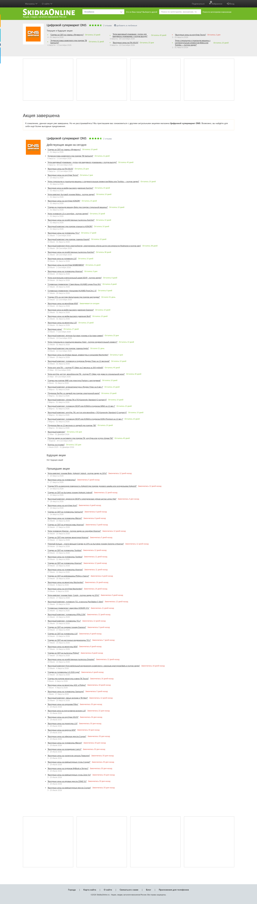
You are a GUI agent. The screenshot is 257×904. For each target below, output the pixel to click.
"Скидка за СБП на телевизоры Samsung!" (65, 512)
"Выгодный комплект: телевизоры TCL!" (64, 621)
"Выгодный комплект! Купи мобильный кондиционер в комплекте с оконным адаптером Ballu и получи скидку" (93, 666)
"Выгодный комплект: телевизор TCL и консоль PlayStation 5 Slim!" (75, 602)
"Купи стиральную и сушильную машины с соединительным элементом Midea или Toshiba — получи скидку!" (192, 43)
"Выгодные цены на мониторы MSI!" (62, 647)
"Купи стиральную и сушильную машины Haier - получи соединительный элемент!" (82, 342)
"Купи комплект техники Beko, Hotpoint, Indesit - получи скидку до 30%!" (77, 473)
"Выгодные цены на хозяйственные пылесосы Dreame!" (71, 659)
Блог (148, 890)
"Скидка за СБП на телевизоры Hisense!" (64, 563)
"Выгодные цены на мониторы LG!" (62, 323)
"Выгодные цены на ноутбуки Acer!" (62, 506)
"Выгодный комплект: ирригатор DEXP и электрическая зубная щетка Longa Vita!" (81, 499)
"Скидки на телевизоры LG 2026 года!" (63, 672)
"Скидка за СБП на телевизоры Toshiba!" (64, 550)
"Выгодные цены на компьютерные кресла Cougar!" (69, 788)
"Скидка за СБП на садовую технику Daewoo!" (66, 627)
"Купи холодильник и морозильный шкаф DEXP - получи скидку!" (74, 278)
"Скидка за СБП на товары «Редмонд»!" (67, 35)
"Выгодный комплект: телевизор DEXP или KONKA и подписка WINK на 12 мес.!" (81, 406)
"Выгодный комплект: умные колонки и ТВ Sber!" (67, 698)
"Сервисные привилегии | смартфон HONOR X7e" (68, 608)
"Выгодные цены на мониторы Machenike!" (65, 582)
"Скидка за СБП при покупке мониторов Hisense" (68, 537)
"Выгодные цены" (54, 329)
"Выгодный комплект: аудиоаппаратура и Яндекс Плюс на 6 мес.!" (75, 387)
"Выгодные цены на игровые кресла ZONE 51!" (67, 781)
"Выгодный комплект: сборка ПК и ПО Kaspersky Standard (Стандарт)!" (77, 400)
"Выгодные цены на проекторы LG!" (62, 724)
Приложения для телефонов (174, 890)
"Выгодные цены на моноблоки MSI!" (62, 304)
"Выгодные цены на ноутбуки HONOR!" (63, 201)
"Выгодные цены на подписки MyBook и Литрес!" (67, 768)
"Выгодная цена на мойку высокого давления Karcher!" (70, 188)
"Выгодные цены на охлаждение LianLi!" (64, 749)
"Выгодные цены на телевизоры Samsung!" (65, 692)
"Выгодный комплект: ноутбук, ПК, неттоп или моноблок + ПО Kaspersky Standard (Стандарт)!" (87, 413)
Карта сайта (89, 890)
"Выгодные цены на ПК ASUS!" (125, 43)
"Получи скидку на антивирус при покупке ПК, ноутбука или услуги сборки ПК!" (80, 438)
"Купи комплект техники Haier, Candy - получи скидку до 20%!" (73, 595)
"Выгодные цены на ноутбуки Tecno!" (190, 35)
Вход (231, 4)
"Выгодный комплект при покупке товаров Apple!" (68, 348)
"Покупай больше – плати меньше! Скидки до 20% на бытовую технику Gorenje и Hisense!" (85, 544)
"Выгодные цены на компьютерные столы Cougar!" (68, 762)
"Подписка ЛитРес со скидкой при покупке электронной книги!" (73, 393)
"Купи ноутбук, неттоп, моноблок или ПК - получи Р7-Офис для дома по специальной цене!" (86, 374)
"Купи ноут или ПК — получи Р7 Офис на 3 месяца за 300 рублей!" (75, 368)
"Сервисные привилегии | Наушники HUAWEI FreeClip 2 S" (72, 291)
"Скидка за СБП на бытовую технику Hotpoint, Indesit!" (70, 493)
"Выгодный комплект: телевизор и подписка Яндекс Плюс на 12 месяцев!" (78, 361)
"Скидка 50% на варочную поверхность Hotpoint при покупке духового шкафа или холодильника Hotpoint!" (92, 486)
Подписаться (198, 4)
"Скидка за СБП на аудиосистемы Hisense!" (65, 525)
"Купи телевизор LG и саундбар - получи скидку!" (67, 214)
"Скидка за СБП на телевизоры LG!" (62, 634)
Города (72, 890)
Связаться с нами (129, 890)
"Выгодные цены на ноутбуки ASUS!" (63, 717)
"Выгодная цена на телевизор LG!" (62, 259)
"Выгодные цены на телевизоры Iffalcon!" (64, 518)
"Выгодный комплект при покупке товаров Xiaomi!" (68, 239)
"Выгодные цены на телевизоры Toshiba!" (65, 557)
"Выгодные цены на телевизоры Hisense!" (65, 271)
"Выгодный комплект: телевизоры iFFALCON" (66, 615)
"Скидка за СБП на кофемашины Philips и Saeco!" (68, 576)
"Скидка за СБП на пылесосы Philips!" (63, 653)
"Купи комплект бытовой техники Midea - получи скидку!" (71, 195)
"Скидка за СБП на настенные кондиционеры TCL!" (69, 640)
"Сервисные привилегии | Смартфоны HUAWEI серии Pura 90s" (74, 284)
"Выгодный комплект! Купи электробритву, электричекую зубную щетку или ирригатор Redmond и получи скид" (94, 246)
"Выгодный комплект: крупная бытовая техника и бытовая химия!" (75, 336)
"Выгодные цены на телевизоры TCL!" (63, 233)
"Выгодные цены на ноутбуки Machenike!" (65, 589)
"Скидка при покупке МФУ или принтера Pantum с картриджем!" (74, 381)
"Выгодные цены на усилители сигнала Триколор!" (68, 756)
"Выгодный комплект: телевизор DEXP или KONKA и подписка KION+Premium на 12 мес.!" (85, 419)
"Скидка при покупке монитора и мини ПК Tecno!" (68, 679)
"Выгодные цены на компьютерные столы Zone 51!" (69, 775)
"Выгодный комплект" (56, 432)
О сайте (108, 890)
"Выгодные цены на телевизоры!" (61, 480)
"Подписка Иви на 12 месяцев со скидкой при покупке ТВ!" (71, 425)
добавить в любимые (127, 25)
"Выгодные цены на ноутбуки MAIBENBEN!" (65, 265)
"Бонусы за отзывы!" (56, 445)
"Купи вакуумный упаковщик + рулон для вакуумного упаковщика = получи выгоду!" (130, 35)
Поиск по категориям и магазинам (217, 12)
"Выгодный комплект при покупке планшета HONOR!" (70, 226)
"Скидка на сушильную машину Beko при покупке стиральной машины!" (77, 207)
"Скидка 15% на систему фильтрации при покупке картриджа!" (73, 297)
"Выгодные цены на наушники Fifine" (62, 704)
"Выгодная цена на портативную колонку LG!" (66, 711)
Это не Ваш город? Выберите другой (141, 12)
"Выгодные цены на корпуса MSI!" (61, 730)
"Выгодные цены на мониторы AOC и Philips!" (66, 685)
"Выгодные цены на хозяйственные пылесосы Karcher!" (71, 220)
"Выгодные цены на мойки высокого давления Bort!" (69, 316)
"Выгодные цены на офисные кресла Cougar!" (66, 736)
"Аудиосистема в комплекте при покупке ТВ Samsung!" (68, 42)
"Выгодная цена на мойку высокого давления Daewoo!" (70, 310)
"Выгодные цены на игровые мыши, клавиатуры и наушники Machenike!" (78, 355)
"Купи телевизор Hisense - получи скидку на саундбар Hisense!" (74, 531)
